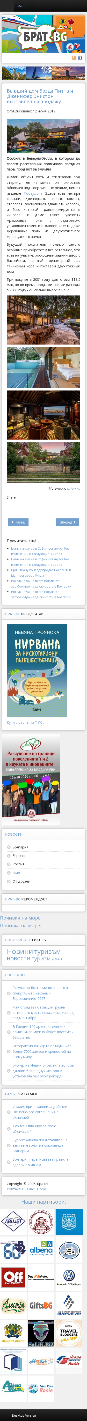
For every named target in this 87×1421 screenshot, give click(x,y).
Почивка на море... (22, 925)
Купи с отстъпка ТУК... (25, 722)
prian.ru (73, 488)
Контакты (15, 1189)
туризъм (47, 951)
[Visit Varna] (43, 72)
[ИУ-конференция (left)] (31, 779)
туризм (41, 958)
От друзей (21, 881)
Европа (19, 855)
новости (18, 958)
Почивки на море (20, 917)
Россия (18, 864)
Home (42, 1189)
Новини (20, 951)
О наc (30, 1189)
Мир (16, 872)
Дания (57, 959)
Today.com (33, 193)
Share (11, 497)
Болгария (21, 847)
